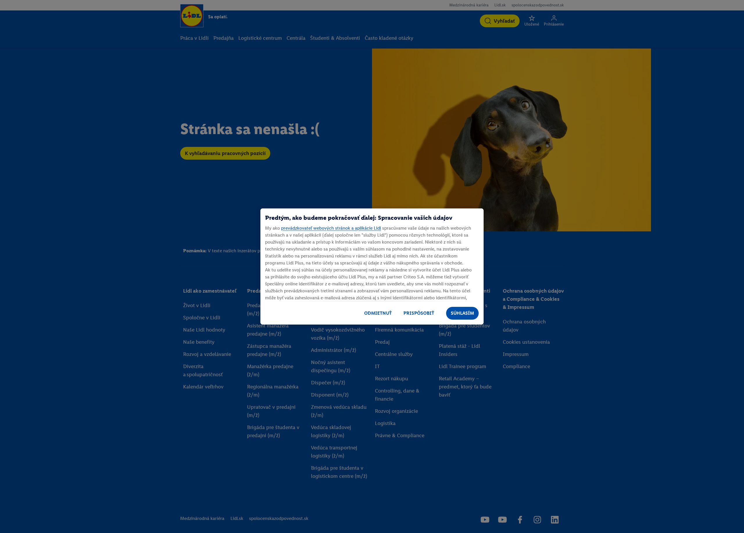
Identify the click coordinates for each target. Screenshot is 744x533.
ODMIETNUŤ (378, 313)
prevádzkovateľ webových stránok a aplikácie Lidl (331, 228)
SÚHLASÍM (462, 313)
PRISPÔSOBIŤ (418, 313)
